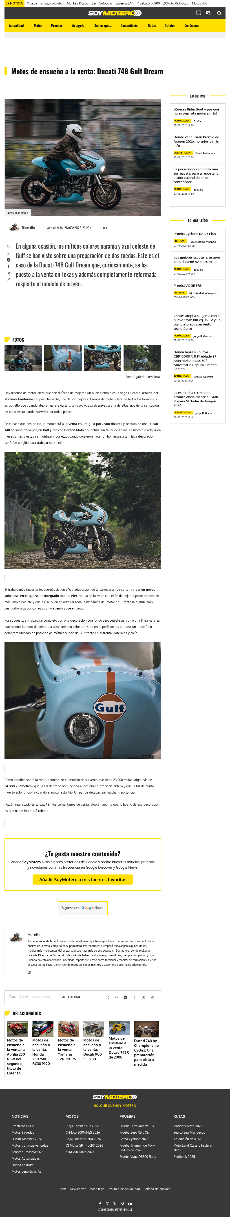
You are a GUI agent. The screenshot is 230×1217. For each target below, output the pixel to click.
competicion (182, 152)
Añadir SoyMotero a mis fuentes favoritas (82, 879)
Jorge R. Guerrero (203, 336)
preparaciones (41, 996)
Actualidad (71, 997)
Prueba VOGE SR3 (188, 285)
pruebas (179, 241)
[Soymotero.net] (115, 13)
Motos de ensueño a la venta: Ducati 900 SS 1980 (92, 1049)
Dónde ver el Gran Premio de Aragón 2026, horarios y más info (196, 141)
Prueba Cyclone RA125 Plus (195, 234)
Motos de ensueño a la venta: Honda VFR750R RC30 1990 (41, 1052)
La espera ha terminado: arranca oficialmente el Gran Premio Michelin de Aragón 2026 (196, 398)
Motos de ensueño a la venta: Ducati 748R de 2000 (119, 1047)
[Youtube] (129, 1204)
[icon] (198, 13)
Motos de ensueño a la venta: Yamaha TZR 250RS (67, 1049)
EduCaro (198, 121)
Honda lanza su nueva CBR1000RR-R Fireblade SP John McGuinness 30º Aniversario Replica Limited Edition (195, 360)
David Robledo (204, 153)
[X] (8, 273)
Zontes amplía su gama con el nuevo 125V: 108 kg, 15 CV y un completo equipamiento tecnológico (197, 322)
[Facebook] (8, 266)
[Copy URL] (8, 279)
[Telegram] (8, 259)
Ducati (23, 996)
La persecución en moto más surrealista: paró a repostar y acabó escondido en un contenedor (196, 175)
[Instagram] (29, 971)
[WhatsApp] (8, 246)
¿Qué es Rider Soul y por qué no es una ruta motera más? (196, 111)
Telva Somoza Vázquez (202, 241)
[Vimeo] (122, 1204)
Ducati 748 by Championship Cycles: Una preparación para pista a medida (146, 1053)
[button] (219, 13)
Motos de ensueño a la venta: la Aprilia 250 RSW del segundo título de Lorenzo (16, 1056)
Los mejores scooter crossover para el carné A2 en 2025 (197, 259)
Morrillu (28, 227)
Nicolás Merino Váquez (202, 293)
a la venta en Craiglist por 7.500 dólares (92, 424)
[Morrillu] (15, 227)
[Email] (8, 252)
